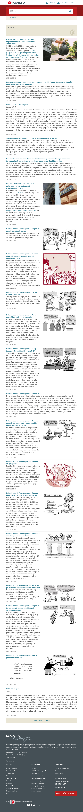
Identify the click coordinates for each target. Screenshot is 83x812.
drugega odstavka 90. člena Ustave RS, (21, 211)
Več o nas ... (10, 761)
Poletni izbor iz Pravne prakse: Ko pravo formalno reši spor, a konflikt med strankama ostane (22, 608)
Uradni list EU (10, 783)
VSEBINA (9, 764)
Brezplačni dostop (67, 3)
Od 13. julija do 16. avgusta (17, 105)
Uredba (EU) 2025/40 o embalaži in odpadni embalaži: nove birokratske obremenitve (20, 41)
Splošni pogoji (59, 773)
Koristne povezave (36, 791)
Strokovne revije (11, 776)
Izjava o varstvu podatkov (62, 776)
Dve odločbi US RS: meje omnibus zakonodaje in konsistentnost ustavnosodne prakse (20, 186)
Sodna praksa (10, 773)
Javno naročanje (11, 778)
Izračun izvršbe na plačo (38, 776)
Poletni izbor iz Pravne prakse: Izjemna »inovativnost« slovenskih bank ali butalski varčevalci (22, 256)
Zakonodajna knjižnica (12, 788)
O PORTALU (59, 764)
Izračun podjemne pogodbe (38, 786)
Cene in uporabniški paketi (62, 768)
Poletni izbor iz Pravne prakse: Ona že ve (22, 394)
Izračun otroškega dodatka (38, 778)
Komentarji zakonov (12, 771)
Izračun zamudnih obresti (38, 788)
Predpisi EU (9, 786)
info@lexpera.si (23, 755)
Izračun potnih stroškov (37, 783)
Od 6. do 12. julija (13, 689)
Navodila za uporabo (61, 778)
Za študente (58, 771)
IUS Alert (33, 768)
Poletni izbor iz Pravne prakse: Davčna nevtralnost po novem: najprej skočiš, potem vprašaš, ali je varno (21, 423)
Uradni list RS (10, 781)
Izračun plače (34, 773)
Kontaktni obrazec (60, 787)
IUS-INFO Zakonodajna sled (39, 771)
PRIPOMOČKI (35, 764)
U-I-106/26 (19, 193)
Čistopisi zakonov (11, 768)
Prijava (52, 3)
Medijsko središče (11, 791)
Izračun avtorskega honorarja (39, 781)
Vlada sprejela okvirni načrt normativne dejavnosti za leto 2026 (31, 138)
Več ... (8, 793)
